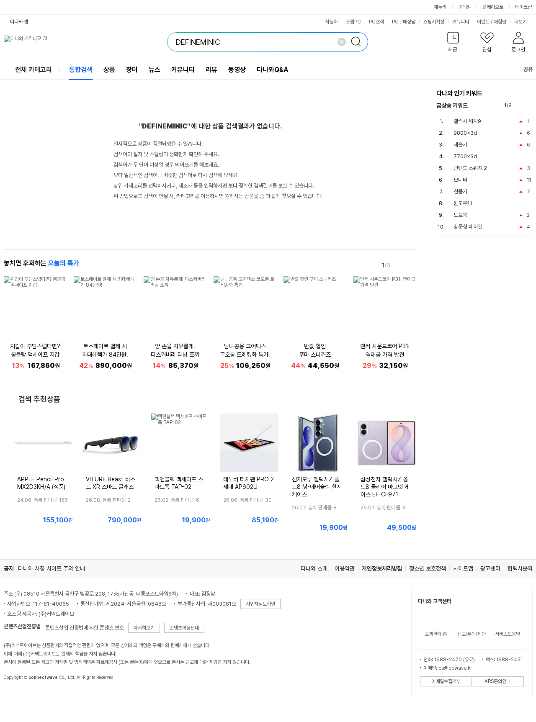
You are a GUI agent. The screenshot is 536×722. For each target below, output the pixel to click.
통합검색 (81, 70)
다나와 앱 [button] (19, 22)
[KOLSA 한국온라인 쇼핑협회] (19, 696)
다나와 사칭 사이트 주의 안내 (51, 568)
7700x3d (465, 156)
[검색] (358, 42)
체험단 (500, 22)
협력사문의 (520, 568)
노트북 (460, 215)
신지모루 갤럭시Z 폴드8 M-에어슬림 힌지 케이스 (317, 487)
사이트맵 (463, 568)
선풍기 (460, 191)
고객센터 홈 (436, 634)
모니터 (460, 180)
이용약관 (345, 568)
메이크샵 (523, 7)
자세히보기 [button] (144, 628)
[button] (453, 44)
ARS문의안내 (497, 681)
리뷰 (211, 70)
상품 (109, 70)
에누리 (440, 7)
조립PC (353, 22)
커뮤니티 (460, 22)
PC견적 (376, 22)
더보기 (521, 22)
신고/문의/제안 (471, 634)
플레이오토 (492, 7)
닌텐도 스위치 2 (470, 168)
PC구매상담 (403, 22)
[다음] (411, 265)
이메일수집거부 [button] (446, 681)
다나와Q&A (272, 70)
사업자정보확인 (260, 604)
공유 (528, 69)
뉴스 (154, 70)
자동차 (331, 22)
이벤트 (483, 22)
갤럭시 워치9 (467, 121)
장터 (132, 70)
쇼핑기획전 (433, 22)
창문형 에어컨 (468, 227)
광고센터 (490, 568)
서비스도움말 (507, 634)
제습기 (460, 144)
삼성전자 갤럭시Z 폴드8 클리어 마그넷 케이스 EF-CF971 (385, 487)
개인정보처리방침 (382, 568)
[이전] (400, 265)
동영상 (237, 70)
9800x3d (465, 133)
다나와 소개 (314, 568)
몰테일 (464, 7)
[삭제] (342, 42)
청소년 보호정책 (427, 568)
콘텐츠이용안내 (184, 628)
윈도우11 (463, 203)
